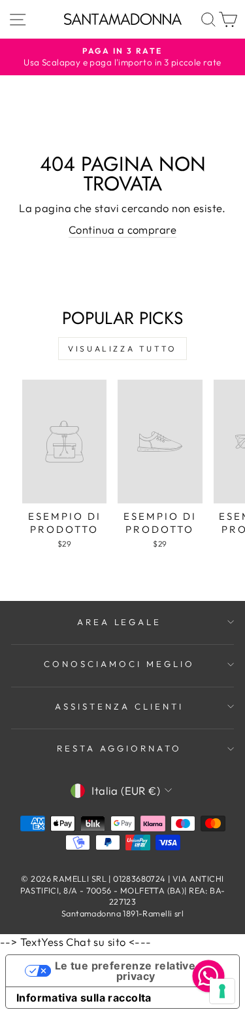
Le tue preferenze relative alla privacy (135, 971)
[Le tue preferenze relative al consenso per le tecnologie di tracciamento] (222, 991)
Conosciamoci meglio (119, 664)
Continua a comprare (122, 229)
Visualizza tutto (122, 348)
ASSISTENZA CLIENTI (119, 706)
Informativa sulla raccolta (84, 997)
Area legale (119, 622)
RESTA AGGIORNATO (119, 748)
